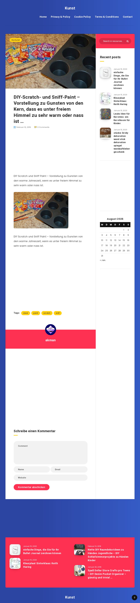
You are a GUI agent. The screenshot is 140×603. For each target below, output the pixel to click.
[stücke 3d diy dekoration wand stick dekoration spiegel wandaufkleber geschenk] (105, 133)
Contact (128, 16)
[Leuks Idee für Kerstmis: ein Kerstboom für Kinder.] (105, 114)
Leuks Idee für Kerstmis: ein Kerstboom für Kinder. (122, 118)
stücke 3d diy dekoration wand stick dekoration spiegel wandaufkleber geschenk (122, 142)
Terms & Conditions (107, 16)
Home (43, 16)
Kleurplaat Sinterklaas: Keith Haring (120, 101)
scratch (46, 313)
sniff (58, 313)
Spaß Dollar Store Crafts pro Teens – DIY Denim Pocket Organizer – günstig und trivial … (109, 574)
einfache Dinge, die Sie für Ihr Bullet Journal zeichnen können (121, 80)
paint (35, 313)
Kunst (70, 8)
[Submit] (128, 41)
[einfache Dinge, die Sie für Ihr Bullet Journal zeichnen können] (105, 72)
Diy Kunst (16, 40)
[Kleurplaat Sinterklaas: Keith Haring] (105, 98)
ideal (25, 313)
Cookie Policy (82, 16)
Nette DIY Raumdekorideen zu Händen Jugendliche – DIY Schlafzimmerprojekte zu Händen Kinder (108, 555)
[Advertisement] (51, 153)
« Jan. (103, 260)
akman (50, 340)
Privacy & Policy (60, 16)
